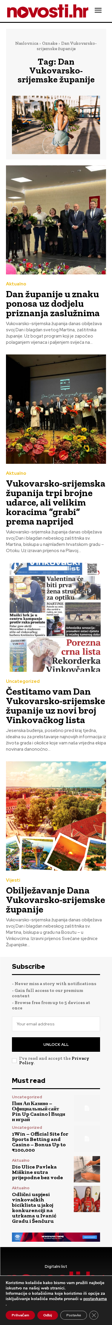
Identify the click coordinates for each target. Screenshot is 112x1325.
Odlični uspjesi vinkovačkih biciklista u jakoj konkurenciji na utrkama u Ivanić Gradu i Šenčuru (34, 1207)
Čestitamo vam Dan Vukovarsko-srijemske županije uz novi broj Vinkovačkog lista (55, 705)
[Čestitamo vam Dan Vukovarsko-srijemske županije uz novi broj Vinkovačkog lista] (56, 617)
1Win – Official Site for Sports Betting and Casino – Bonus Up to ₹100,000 (40, 1142)
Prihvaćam (20, 1315)
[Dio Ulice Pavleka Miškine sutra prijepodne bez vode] (87, 1169)
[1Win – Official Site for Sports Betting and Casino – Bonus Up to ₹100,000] (87, 1139)
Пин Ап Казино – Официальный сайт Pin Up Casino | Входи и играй (38, 1111)
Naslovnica (26, 43)
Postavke (73, 1315)
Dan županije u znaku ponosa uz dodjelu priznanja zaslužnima (53, 303)
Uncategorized (23, 681)
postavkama (95, 1299)
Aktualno (16, 284)
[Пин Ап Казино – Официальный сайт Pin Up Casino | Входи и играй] (87, 1108)
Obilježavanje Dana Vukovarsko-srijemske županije (55, 900)
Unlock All (56, 1044)
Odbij (47, 1315)
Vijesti (13, 880)
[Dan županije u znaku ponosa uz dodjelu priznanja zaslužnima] (56, 220)
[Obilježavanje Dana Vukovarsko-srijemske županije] (56, 816)
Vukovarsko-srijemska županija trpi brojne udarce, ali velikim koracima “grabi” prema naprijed (55, 502)
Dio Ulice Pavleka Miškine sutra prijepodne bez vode (37, 1172)
